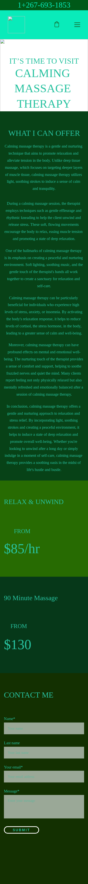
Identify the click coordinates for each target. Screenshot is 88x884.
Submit (21, 830)
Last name (12, 743)
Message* (11, 791)
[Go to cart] (57, 24)
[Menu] (77, 25)
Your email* (13, 767)
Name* (9, 719)
